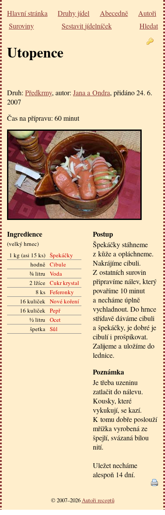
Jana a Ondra (91, 92)
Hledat (148, 25)
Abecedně (114, 13)
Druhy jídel (73, 13)
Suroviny (21, 25)
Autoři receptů (98, 500)
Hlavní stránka (27, 13)
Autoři (147, 13)
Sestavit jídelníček (87, 25)
